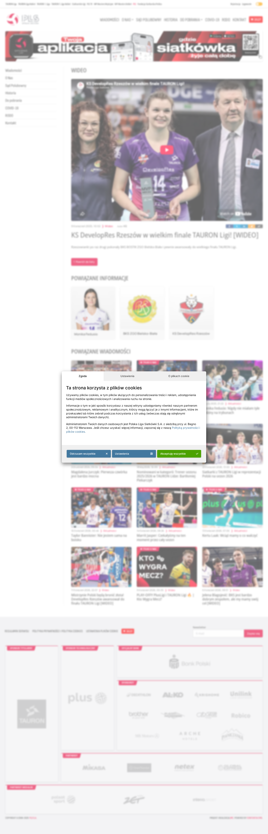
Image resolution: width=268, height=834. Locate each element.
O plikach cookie (178, 376)
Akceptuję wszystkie (173, 453)
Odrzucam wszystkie (83, 453)
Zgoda (83, 376)
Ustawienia (127, 376)
